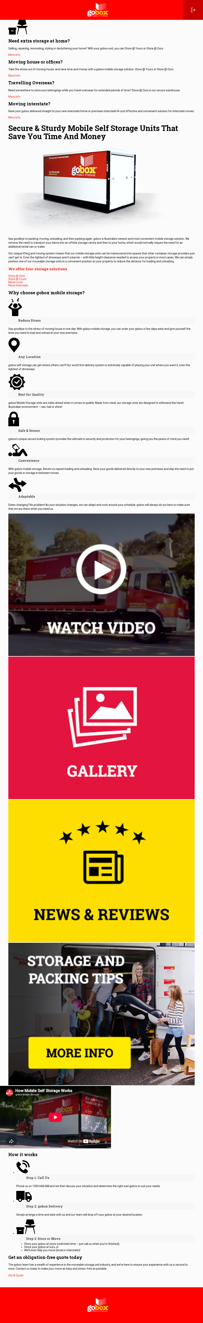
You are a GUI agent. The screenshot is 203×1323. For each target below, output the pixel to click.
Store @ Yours (17, 279)
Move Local (15, 282)
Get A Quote (16, 1275)
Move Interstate (18, 285)
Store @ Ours (16, 275)
